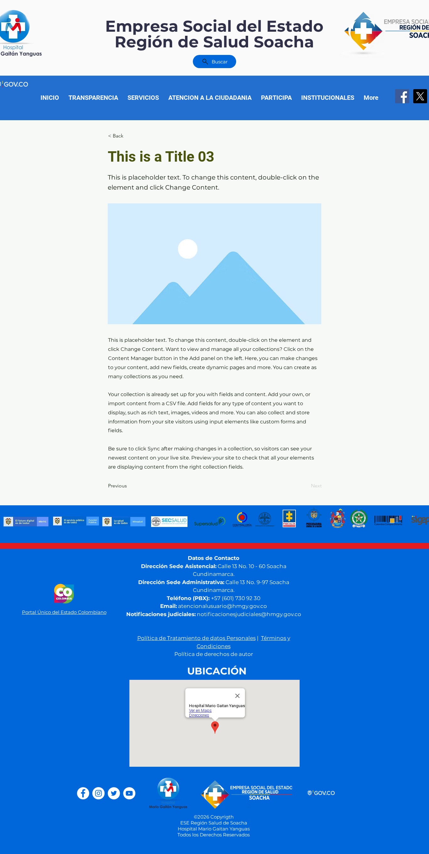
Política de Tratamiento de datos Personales (196, 638)
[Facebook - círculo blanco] (83, 793)
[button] (276, 98)
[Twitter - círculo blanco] (114, 793)
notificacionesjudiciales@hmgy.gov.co (249, 614)
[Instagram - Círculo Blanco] (98, 793)
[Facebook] (402, 96)
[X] (420, 96)
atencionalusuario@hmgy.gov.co (222, 606)
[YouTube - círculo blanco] (129, 793)
